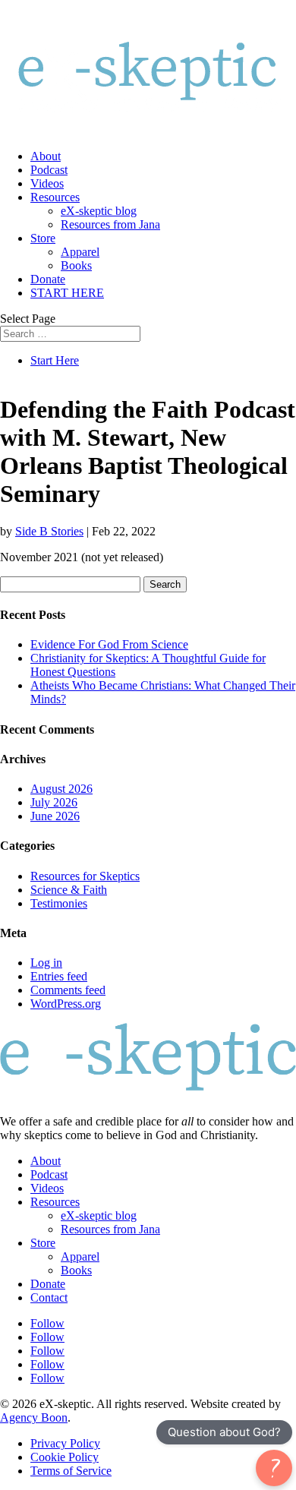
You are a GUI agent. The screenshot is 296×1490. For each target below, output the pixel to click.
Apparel (80, 251)
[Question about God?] (274, 1468)
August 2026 (61, 788)
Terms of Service (71, 1470)
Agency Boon (34, 1417)
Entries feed (58, 976)
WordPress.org (65, 1003)
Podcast (49, 169)
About (45, 156)
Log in (46, 962)
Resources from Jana (110, 224)
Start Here (54, 360)
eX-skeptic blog (99, 210)
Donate (47, 279)
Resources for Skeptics (85, 876)
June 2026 (55, 816)
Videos (47, 183)
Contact (49, 1297)
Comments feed (67, 989)
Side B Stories (49, 531)
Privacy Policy (65, 1443)
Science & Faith (68, 889)
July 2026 (53, 802)
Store (42, 238)
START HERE (67, 292)
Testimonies (58, 903)
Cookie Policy (64, 1457)
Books (76, 265)
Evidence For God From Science (109, 644)
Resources (55, 197)
